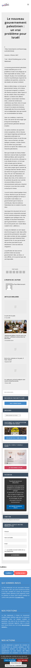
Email (5, 543)
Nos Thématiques (15, 403)
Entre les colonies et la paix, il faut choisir (14, 359)
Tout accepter (10, 660)
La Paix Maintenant (18, 284)
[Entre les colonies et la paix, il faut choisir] (15, 349)
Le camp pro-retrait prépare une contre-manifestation (14, 380)
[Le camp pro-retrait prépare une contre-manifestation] (15, 370)
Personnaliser (16, 663)
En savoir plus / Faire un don (15, 438)
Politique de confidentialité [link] (16, 666)
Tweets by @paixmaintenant (11, 519)
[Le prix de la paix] (15, 306)
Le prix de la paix (9, 316)
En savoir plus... (19, 597)
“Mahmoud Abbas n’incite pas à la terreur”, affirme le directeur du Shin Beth (15, 337)
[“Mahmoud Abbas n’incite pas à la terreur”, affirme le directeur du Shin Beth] (15, 326)
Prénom (6, 531)
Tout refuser (22, 660)
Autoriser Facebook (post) (15, 507)
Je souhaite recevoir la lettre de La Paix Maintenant (14, 550)
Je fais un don (20, 573)
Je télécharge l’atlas (15, 467)
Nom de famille (8, 537)
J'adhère (8, 573)
